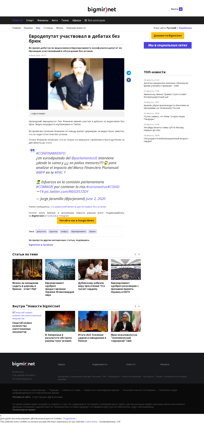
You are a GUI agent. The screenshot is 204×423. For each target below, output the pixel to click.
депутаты (41, 231)
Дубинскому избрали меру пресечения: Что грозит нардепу (91, 286)
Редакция (54, 390)
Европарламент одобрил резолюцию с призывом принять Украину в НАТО (125, 287)
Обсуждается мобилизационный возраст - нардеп (167, 140)
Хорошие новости (76, 27)
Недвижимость (100, 364)
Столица (48, 27)
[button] (135, 254)
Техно (65, 20)
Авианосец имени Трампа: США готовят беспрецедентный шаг (165, 95)
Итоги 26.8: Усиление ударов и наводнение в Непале (92, 337)
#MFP (40, 172)
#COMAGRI (44, 186)
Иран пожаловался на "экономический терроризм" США (124, 337)
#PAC (59, 172)
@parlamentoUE (84, 157)
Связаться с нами (71, 390)
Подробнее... (70, 418)
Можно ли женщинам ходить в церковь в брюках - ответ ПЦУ (25, 286)
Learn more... (92, 421)
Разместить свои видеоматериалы (101, 390)
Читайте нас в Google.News (76, 220)
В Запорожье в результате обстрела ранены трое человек (58, 337)
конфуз (64, 231)
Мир (38, 27)
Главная (16, 27)
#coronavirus (96, 186)
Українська (185, 27)
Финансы (42, 20)
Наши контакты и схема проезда (29, 390)
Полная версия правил (23, 409)
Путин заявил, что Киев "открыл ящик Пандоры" (164, 117)
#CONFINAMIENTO (50, 153)
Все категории (96, 20)
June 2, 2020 (95, 198)
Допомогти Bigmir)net (168, 35)
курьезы (53, 231)
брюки (92, 231)
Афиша (76, 20)
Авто (55, 20)
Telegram (64, 215)
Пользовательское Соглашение (139, 390)
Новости (17, 20)
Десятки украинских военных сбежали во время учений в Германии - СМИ (166, 84)
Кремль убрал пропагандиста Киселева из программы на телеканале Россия (166, 106)
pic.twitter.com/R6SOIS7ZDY (66, 191)
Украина (28, 27)
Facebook (51, 215)
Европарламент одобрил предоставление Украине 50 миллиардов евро (59, 289)
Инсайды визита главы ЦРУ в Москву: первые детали (164, 129)
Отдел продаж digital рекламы (47, 396)
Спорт (30, 20)
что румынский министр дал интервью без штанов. (78, 206)
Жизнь (59, 27)
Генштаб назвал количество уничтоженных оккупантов (22, 327)
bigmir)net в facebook (41, 244)
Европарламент (79, 231)
